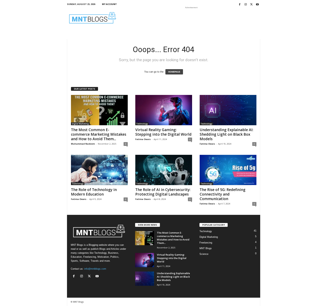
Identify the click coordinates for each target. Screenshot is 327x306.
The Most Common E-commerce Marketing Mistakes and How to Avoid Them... (98, 134)
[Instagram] (245, 4)
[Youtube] (257, 4)
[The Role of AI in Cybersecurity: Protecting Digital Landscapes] (163, 170)
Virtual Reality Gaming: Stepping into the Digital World (163, 132)
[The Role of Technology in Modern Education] (99, 170)
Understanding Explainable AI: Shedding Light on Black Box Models (226, 134)
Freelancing (205, 242)
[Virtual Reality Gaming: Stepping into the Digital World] (163, 110)
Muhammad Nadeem (83, 143)
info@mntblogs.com (95, 268)
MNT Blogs (205, 248)
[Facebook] (239, 4)
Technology (142, 123)
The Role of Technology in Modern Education (94, 192)
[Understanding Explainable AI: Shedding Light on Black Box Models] (228, 110)
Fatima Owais (143, 139)
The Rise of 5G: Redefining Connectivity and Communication (222, 194)
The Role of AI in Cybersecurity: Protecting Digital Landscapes (162, 192)
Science (203, 254)
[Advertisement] (191, 17)
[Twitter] (251, 4)
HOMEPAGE (174, 72)
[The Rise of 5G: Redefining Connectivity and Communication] (228, 170)
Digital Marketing (80, 123)
